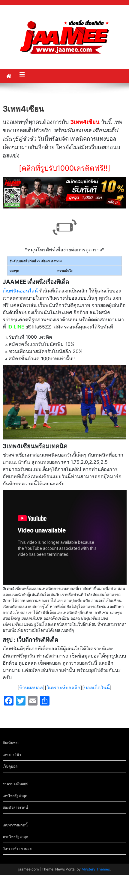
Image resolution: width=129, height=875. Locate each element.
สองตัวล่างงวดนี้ (15, 807)
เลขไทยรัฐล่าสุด (15, 795)
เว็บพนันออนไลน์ (20, 291)
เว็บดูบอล (10, 766)
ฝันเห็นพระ (11, 743)
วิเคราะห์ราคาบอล (17, 848)
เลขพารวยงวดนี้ (15, 825)
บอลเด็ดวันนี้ (97, 688)
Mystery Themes (96, 869)
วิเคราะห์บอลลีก (63, 688)
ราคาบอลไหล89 (15, 784)
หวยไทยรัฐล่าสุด (15, 837)
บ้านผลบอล (31, 688)
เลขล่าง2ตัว (12, 754)
